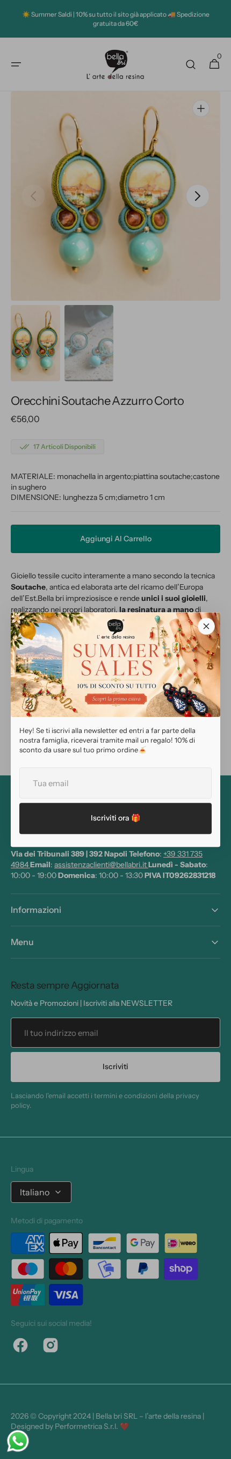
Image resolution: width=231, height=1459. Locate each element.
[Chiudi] (206, 626)
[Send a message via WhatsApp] (18, 1441)
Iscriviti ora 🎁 (115, 818)
